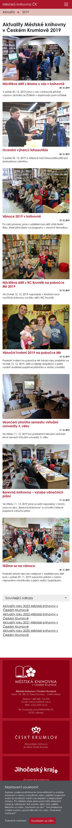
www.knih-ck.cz (39, 705)
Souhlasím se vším (42, 820)
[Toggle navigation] (66, 4)
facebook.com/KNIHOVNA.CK (37, 709)
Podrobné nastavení (15, 820)
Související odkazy (19, 598)
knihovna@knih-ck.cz (40, 702)
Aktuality (9, 12)
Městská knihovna (20, 4)
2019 (25, 12)
